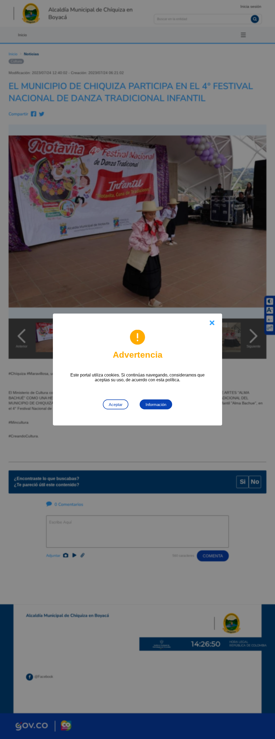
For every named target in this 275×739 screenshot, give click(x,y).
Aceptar (115, 404)
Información (156, 404)
